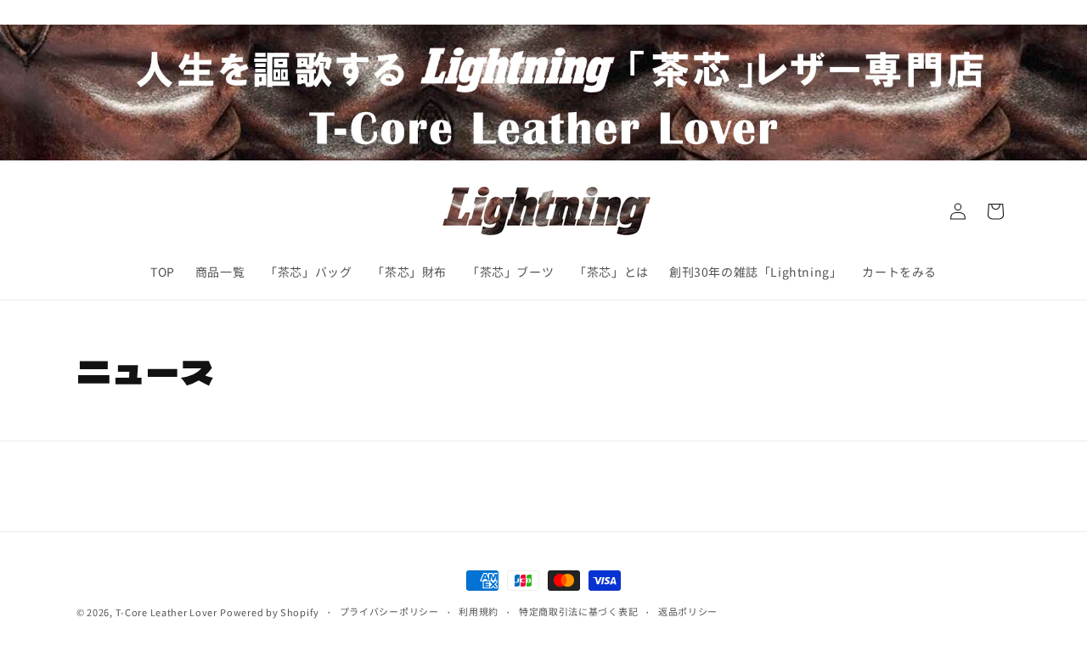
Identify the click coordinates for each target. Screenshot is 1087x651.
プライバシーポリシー (389, 611)
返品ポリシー (688, 611)
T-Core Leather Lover (166, 612)
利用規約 (478, 611)
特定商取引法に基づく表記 (578, 611)
